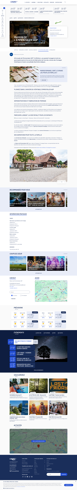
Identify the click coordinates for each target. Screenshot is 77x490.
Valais (35, 462)
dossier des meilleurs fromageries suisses (45, 147)
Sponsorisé (64, 67)
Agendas (33, 2)
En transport (24, 295)
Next (64, 182)
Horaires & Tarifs (23, 50)
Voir (35, 341)
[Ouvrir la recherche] (65, 2)
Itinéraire (13, 298)
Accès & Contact (33, 50)
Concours (52, 2)
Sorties (15, 17)
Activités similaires (43, 50)
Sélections (40, 2)
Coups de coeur (58, 2)
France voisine (36, 473)
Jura (35, 468)
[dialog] (38, 485)
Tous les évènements (38, 370)
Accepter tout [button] (68, 485)
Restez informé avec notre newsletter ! (53, 471)
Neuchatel (36, 466)
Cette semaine (47, 332)
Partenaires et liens (50, 463)
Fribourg (35, 465)
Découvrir (44, 80)
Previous (59, 182)
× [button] (75, 481)
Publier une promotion (26, 472)
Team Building (20, 17)
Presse (48, 462)
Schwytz (35, 472)
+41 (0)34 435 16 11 (53, 35)
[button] (32, 488)
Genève (35, 463)
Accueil (11, 17)
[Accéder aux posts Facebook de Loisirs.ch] (23, 477)
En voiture (15, 295)
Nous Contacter (24, 462)
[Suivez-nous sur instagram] (25, 477)
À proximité (52, 50)
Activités (28, 2)
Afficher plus (38, 209)
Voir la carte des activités (38, 441)
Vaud (35, 460)
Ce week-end (38, 332)
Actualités (46, 2)
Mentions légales (25, 463)
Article (16, 50)
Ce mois (53, 332)
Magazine (48, 465)
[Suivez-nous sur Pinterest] (32, 477)
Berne (20, 86)
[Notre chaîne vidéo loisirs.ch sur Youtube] (27, 477)
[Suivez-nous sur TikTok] (30, 477)
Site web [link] (12, 286)
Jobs (47, 466)
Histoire (48, 460)
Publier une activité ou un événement (25, 470)
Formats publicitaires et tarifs (27, 468)
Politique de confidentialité (21, 486)
